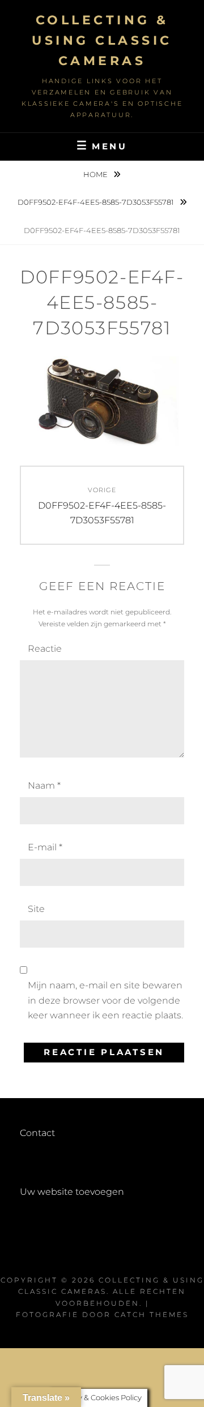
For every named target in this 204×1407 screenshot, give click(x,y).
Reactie (45, 648)
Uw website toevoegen (72, 1191)
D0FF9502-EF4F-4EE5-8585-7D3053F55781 (97, 201)
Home (96, 174)
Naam (44, 785)
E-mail (45, 847)
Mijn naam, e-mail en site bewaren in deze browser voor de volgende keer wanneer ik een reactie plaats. (105, 1000)
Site (36, 908)
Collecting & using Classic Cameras (102, 40)
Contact (37, 1133)
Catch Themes (151, 1314)
